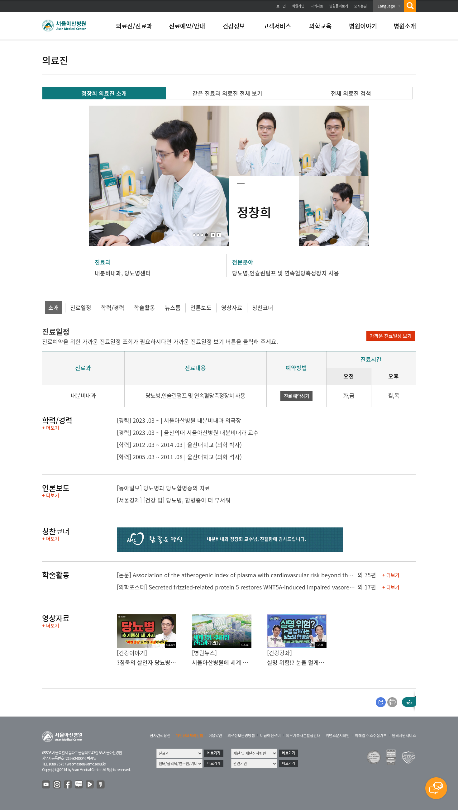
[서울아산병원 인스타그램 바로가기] (57, 784)
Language (386, 6)
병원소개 (405, 26)
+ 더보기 (50, 427)
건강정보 (233, 26)
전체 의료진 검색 (351, 93)
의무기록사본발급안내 (303, 735)
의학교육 (320, 26)
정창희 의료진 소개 (104, 93)
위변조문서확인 (338, 735)
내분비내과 (108, 273)
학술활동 (144, 307)
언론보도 (201, 307)
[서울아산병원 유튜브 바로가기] (46, 784)
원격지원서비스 (404, 735)
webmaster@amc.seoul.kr (86, 764)
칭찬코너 (262, 307)
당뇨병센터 (137, 273)
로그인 (281, 6)
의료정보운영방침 (241, 735)
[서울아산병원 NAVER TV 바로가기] (90, 784)
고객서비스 (277, 26)
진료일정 (80, 307)
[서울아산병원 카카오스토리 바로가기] (101, 784)
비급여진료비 (270, 735)
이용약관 (215, 735)
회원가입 (298, 6)
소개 (53, 307)
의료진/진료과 (134, 26)
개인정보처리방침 (189, 735)
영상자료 (231, 307)
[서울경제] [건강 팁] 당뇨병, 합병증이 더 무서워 (174, 500)
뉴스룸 (173, 307)
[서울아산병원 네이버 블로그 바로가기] (79, 784)
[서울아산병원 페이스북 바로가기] (68, 784)
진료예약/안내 (187, 26)
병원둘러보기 (338, 6)
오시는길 (360, 6)
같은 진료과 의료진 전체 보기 (227, 93)
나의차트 (317, 6)
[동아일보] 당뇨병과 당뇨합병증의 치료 (163, 488)
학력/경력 (112, 307)
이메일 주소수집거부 (371, 735)
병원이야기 (363, 26)
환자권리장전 (160, 735)
